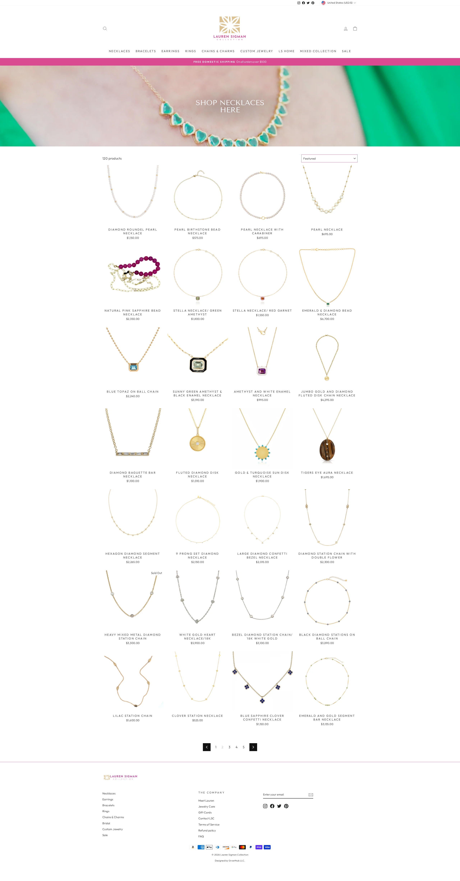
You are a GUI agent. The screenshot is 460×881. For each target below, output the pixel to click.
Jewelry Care (206, 806)
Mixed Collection (318, 51)
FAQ (201, 836)
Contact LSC (206, 818)
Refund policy (207, 830)
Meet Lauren (206, 800)
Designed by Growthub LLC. (230, 860)
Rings (190, 51)
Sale (346, 51)
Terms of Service (209, 824)
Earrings (171, 51)
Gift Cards (205, 812)
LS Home (287, 51)
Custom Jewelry (112, 829)
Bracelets (146, 51)
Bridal (106, 823)
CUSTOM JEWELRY (256, 51)
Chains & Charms (218, 51)
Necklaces (119, 51)
